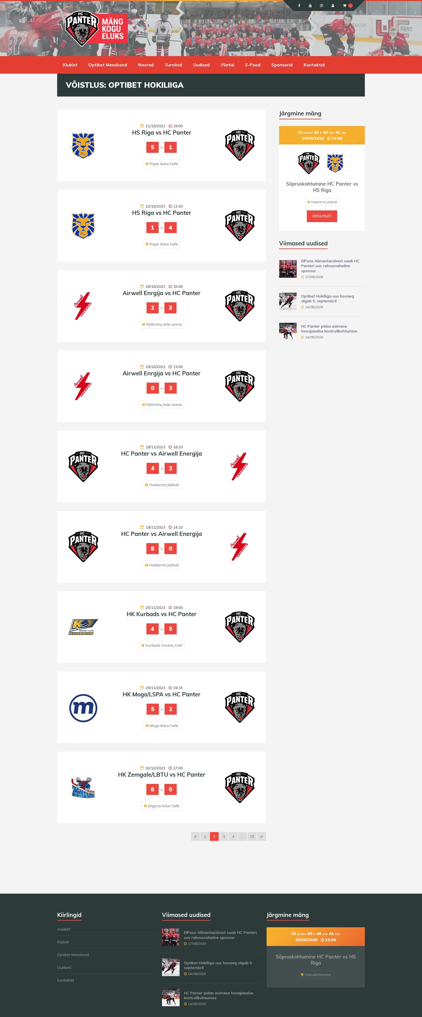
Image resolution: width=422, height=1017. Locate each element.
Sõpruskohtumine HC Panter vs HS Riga (322, 187)
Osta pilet (322, 216)
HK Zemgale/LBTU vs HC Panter (161, 774)
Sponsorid (282, 65)
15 (252, 836)
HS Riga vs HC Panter (161, 132)
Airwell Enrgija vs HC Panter (161, 293)
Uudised (201, 65)
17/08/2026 (314, 277)
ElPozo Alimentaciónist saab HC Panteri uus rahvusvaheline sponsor (330, 266)
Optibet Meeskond (107, 65)
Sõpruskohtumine (318, 975)
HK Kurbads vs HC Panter (161, 614)
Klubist (70, 65)
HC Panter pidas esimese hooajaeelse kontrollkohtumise (329, 328)
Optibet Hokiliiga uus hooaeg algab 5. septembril (327, 298)
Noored (146, 65)
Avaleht (63, 929)
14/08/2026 (314, 307)
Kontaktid (314, 65)
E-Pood (252, 65)
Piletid (227, 65)
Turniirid (173, 65)
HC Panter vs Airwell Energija (161, 453)
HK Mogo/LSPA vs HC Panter (161, 694)
